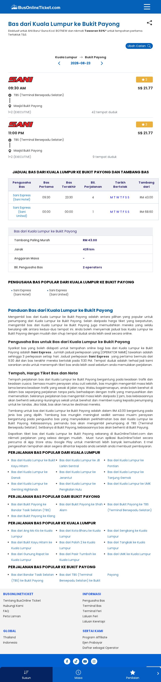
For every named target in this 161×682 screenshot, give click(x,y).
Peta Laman (12, 616)
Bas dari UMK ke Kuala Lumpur (129, 554)
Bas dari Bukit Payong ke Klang (33, 516)
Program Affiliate (95, 637)
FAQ (6, 611)
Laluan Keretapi (94, 621)
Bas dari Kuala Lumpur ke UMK (129, 484)
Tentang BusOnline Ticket (22, 600)
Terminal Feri (92, 611)
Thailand (9, 637)
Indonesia (10, 642)
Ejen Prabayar (92, 642)
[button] (26, 674)
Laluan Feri (90, 616)
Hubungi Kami (13, 606)
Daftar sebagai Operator (101, 648)
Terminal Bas (92, 606)
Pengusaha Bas (94, 600)
